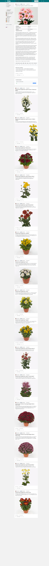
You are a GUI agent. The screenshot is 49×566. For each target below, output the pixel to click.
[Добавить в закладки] (23, 75)
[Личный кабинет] (44, 1)
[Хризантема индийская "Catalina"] (26, 244)
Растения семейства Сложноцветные (28, 68)
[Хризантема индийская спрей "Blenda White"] (26, 475)
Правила (10, 24)
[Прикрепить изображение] (16, 83)
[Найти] (16, 1)
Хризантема (18, 4)
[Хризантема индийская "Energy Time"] (26, 503)
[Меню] (5, 1)
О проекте (7, 24)
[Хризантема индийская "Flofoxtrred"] (26, 158)
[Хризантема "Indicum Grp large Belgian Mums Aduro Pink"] (26, 446)
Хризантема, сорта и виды (19, 71)
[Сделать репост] (22, 75)
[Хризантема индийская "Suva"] (26, 273)
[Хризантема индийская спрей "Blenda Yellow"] (26, 187)
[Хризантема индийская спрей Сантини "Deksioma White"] (26, 100)
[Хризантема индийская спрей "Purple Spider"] (26, 386)
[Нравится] (16, 75)
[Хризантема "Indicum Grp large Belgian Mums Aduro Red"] (26, 415)
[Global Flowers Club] (9, 1)
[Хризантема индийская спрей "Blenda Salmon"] (26, 358)
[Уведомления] (42, 1)
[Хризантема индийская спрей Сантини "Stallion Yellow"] (26, 130)
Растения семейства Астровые (19, 68)
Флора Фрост (23, 4)
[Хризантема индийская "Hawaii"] (26, 331)
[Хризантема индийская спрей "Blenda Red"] (26, 215)
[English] (7, 27)
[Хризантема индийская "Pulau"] (26, 302)
